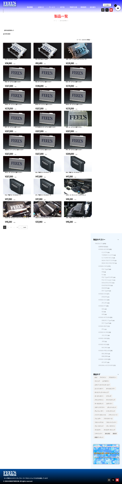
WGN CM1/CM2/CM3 (108, 263)
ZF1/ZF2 (104, 303)
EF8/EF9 (104, 297)
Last (24, 227)
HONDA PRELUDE (104, 350)
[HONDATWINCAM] (9, 4)
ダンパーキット (111, 407)
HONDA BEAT (102, 326)
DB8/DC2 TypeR (107, 320)
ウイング (97, 381)
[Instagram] (102, 10)
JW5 (103, 341)
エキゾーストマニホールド (102, 385)
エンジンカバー (99, 388)
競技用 (114, 433)
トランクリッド (110, 411)
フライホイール (108, 418)
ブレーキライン (110, 426)
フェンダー (98, 418)
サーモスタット (99, 403)
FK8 (103, 272)
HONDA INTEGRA (104, 317)
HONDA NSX (102, 344)
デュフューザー (99, 411)
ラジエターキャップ (109, 430)
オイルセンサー (110, 388)
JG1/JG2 (104, 335)
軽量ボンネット (99, 437)
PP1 (103, 329)
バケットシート (113, 415)
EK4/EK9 (104, 288)
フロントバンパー (111, 422)
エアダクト (105, 381)
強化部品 (107, 433)
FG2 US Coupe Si (107, 280)
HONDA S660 (102, 338)
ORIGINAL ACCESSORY (105, 365)
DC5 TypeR (105, 323)
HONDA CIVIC (102, 266)
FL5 (103, 274)
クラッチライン (99, 400)
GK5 (103, 314)
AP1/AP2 (104, 362)
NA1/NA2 (105, 347)
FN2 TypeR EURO (107, 277)
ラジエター (98, 430)
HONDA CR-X (102, 294)
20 (17, 227)
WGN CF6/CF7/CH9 (108, 260)
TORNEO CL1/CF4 (107, 255)
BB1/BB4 (105, 353)
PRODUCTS (99, 243)
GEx (103, 311)
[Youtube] (111, 10)
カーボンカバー (99, 396)
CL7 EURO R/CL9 (107, 258)
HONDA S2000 (103, 359)
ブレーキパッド (99, 426)
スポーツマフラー (100, 407)
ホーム (55, 20)
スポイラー (109, 403)
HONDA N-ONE (103, 332)
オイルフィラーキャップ (101, 392)
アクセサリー (112, 377)
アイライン (103, 377)
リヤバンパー (98, 433)
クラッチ (108, 396)
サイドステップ (110, 400)
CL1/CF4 (104, 252)
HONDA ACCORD (103, 249)
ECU (96, 377)
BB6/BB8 (105, 356)
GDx (103, 309)
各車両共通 (102, 246)
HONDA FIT (102, 306)
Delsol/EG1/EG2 (107, 283)
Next (20, 227)
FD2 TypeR (105, 269)
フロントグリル (99, 422)
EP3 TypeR (105, 291)
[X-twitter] (107, 10)
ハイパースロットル (100, 415)
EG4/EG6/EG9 (106, 285)
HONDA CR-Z (102, 300)
